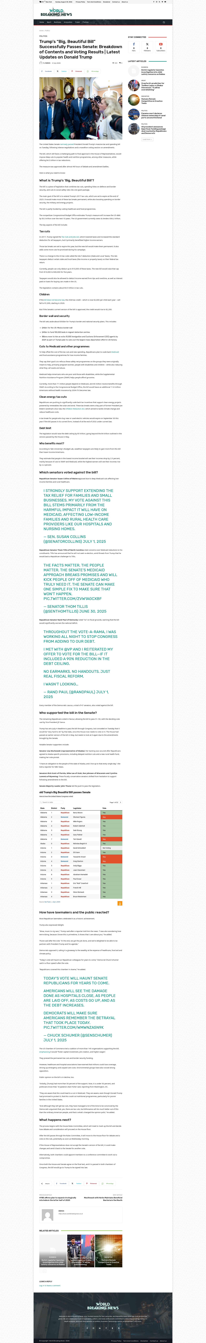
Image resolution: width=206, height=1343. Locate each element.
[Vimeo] (162, 1)
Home (41, 31)
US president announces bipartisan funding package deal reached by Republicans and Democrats (154, 130)
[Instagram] (156, 1)
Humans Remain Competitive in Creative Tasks (108, 1262)
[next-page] (44, 1271)
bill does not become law (54, 300)
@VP (68, 649)
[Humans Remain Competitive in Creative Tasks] (108, 1251)
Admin (47, 63)
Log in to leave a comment (49, 1285)
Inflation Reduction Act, (75, 409)
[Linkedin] (100, 1328)
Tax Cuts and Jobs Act (70, 237)
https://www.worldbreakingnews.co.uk (71, 1213)
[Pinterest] (106, 1328)
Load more (146, 139)
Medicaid (115, 352)
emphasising (44, 1052)
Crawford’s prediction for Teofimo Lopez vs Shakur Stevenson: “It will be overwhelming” (80, 1261)
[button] (164, 22)
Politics (47, 31)
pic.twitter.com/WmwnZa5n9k (74, 1027)
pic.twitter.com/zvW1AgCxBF (73, 598)
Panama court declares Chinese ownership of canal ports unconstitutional (153, 115)
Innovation (108, 1257)
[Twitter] (159, 1)
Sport (80, 1255)
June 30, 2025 (92, 611)
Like (134, 43)
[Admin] (41, 63)
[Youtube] (165, 1)
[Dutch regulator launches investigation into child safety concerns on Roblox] (53, 1251)
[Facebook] (153, 1)
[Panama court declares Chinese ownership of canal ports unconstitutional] (134, 114)
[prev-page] (40, 1271)
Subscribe (161, 43)
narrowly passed (67, 144)
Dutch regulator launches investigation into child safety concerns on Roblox (53, 1262)
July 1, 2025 (94, 541)
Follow (147, 43)
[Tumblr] (112, 1328)
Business (52, 1257)
